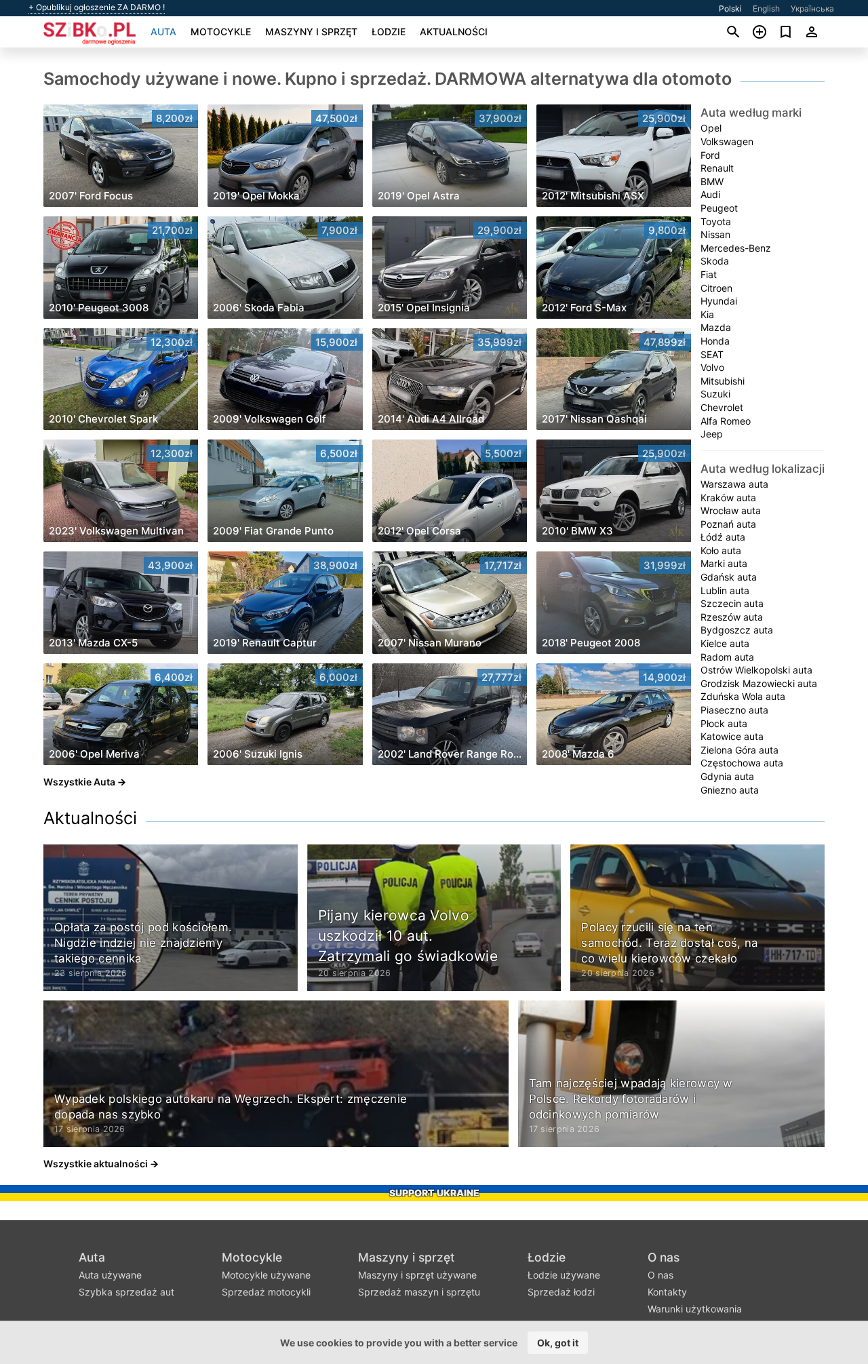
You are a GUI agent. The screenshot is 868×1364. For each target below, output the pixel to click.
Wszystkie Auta (79, 781)
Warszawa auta (734, 484)
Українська (812, 8)
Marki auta (724, 563)
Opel (711, 128)
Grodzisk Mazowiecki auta (759, 683)
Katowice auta (732, 736)
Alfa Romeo (726, 421)
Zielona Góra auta (739, 750)
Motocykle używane (266, 1275)
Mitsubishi (723, 381)
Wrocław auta (731, 510)
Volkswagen (727, 141)
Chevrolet (722, 407)
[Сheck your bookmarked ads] (785, 32)
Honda (715, 341)
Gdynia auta (727, 776)
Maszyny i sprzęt (311, 31)
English (766, 8)
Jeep (712, 434)
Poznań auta (728, 524)
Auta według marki (751, 112)
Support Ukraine (434, 1193)
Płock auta (724, 723)
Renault (717, 168)
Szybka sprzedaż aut (126, 1292)
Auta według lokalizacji (763, 468)
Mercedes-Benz (736, 248)
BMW (712, 181)
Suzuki (715, 394)
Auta (163, 31)
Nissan (715, 234)
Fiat (709, 274)
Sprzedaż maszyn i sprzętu (419, 1292)
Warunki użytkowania (695, 1308)
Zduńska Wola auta (743, 696)
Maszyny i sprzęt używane (417, 1275)
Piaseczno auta (734, 710)
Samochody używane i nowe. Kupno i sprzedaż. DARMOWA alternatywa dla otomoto (387, 79)
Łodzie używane (564, 1275)
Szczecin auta (732, 603)
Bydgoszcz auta (737, 630)
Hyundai (719, 301)
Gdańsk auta (729, 577)
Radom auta (727, 657)
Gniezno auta (730, 790)
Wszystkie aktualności (95, 1163)
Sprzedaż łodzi (561, 1292)
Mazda (716, 327)
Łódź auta (723, 537)
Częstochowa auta (742, 762)
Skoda (715, 261)
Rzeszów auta (732, 617)
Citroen (716, 288)
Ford (710, 155)
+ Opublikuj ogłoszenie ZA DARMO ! (96, 7)
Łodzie (389, 31)
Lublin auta (725, 590)
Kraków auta (728, 497)
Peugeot (719, 208)
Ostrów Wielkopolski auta (756, 670)
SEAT (712, 354)
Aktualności (454, 31)
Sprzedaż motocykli (266, 1292)
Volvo (712, 367)
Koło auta (721, 550)
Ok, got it (557, 1342)
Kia (707, 314)
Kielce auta (725, 643)
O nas (663, 1257)
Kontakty (667, 1292)
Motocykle (221, 31)
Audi (710, 194)
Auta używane (110, 1275)
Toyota (716, 221)
